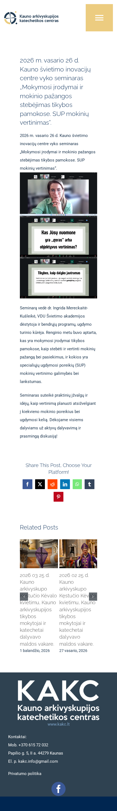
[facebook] (58, 789)
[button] (24, 596)
